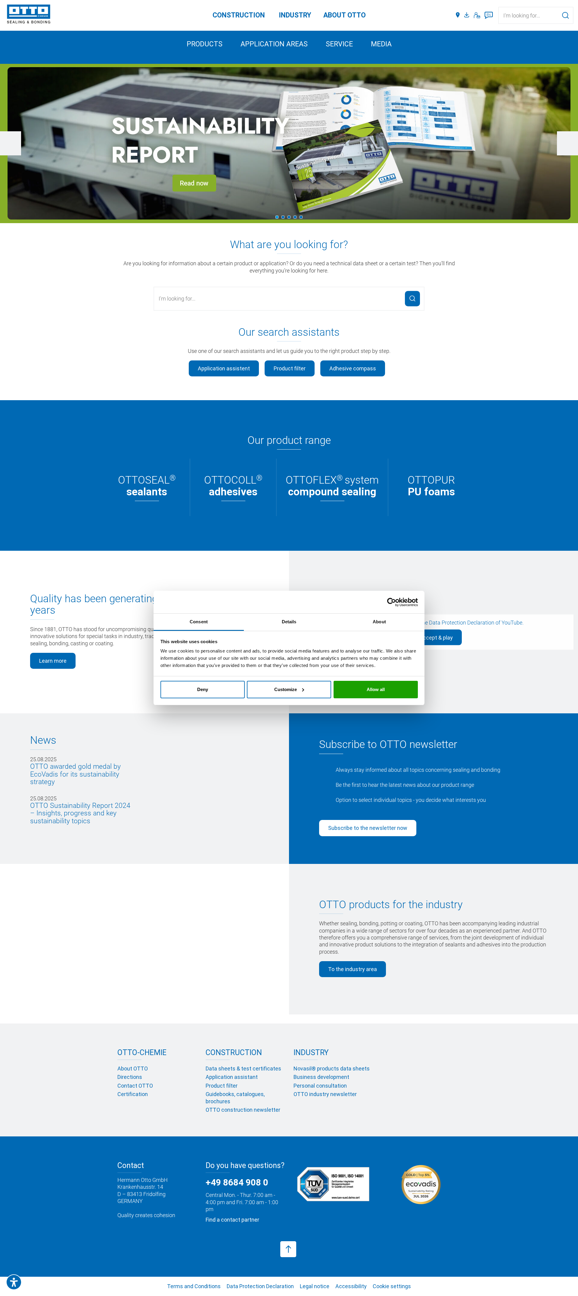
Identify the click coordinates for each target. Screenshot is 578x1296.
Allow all (376, 689)
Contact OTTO (135, 1086)
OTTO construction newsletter (243, 1110)
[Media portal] (467, 15)
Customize (285, 689)
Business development (321, 1077)
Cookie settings (392, 1286)
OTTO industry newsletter (325, 1094)
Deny (202, 689)
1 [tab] (276, 217)
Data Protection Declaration (461, 622)
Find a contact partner (232, 1220)
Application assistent (224, 368)
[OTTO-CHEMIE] (28, 15)
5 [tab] (301, 217)
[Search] (565, 15)
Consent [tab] (199, 621)
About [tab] (379, 621)
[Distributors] (457, 15)
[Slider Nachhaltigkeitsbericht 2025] (289, 143)
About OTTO (132, 1068)
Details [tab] (289, 621)
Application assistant (232, 1077)
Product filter (290, 368)
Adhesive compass (352, 368)
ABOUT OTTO (344, 15)
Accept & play (435, 637)
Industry (295, 15)
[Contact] (477, 15)
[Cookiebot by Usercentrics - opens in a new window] (391, 602)
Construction (239, 15)
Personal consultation (320, 1086)
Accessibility (351, 1286)
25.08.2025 (75, 771)
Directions (129, 1077)
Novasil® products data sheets (332, 1068)
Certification (132, 1094)
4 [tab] (295, 217)
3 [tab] (289, 217)
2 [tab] (282, 217)
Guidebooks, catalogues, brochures (235, 1097)
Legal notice (314, 1286)
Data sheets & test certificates (243, 1068)
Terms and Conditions (194, 1286)
